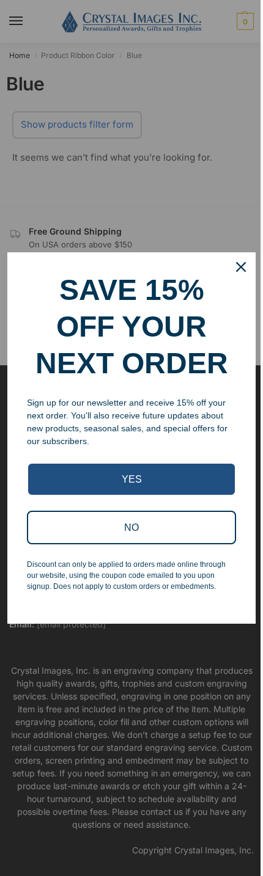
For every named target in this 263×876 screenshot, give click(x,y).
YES (132, 479)
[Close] (241, 267)
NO (131, 527)
